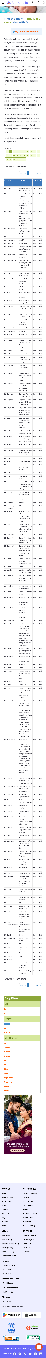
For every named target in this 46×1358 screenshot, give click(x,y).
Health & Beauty (29, 1226)
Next (37, 173)
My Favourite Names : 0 (28, 31)
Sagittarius (8, 1078)
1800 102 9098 (7, 1283)
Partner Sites (7, 1213)
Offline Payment (29, 1240)
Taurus (7, 1047)
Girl (5, 1013)
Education (27, 1222)
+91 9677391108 (8, 1270)
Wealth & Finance (29, 1218)
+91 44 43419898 (8, 1274)
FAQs (4, 1205)
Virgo (6, 1065)
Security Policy (7, 1248)
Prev (22, 173)
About (4, 1193)
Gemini (7, 1052)
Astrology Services (30, 1193)
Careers (5, 1209)
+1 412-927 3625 (8, 1292)
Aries (6, 1043)
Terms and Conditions (10, 1256)
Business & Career (30, 1213)
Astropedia (27, 1197)
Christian (8, 1033)
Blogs (4, 1218)
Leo (5, 1060)
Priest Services (29, 1201)
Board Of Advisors (8, 1197)
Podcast (5, 1226)
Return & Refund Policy (10, 1244)
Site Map (26, 1252)
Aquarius (7, 1086)
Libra (6, 1069)
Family (25, 1209)
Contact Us (27, 1244)
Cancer (7, 1056)
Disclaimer (6, 1236)
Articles (5, 1222)
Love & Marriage (29, 1205)
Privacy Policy (7, 1240)
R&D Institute (7, 1201)
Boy (5, 1009)
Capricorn (8, 1082)
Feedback (26, 1248)
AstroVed (21, 1348)
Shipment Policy (8, 1252)
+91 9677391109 (8, 1301)
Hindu (7, 1024)
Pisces (7, 1091)
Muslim (7, 1028)
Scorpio (7, 1073)
